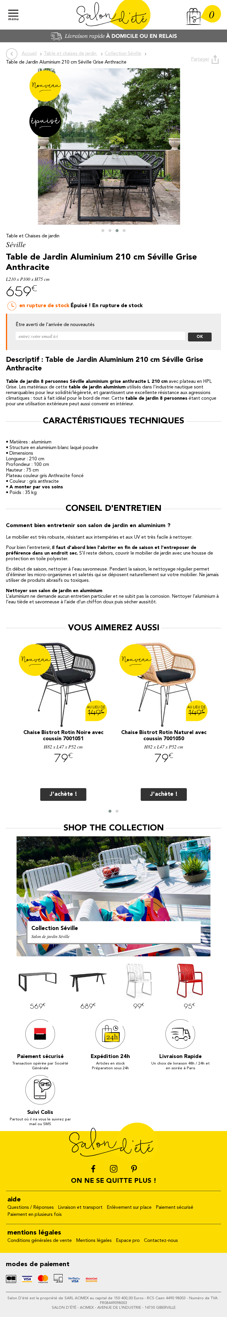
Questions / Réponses (30, 1207)
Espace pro (128, 1240)
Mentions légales (94, 1240)
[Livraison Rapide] (113, 41)
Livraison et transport (80, 1207)
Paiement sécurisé (174, 1207)
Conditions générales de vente (39, 1240)
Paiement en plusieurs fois (34, 1214)
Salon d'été (113, 15)
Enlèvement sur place (129, 1207)
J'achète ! (63, 794)
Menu (13, 14)
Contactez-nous (161, 1240)
